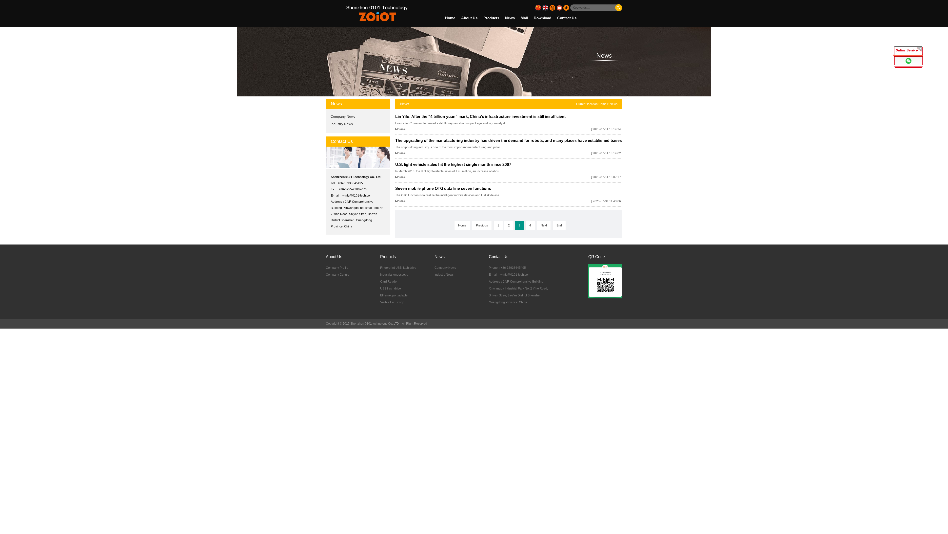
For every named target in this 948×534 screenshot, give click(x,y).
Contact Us (566, 18)
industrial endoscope (394, 274)
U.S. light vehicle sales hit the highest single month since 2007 (453, 164)
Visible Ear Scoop (392, 302)
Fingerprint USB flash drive (398, 267)
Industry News (342, 124)
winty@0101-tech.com (357, 195)
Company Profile (337, 267)
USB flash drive (390, 288)
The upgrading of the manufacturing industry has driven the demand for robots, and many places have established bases (508, 140)
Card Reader (389, 281)
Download (542, 18)
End (559, 225)
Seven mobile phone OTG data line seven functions (443, 188)
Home (450, 18)
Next (544, 225)
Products (491, 18)
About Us (469, 18)
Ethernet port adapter (394, 295)
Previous (482, 225)
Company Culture (338, 274)
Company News (343, 116)
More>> (400, 129)
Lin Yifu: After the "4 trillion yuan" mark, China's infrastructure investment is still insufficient (480, 116)
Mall (524, 18)
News (510, 18)
